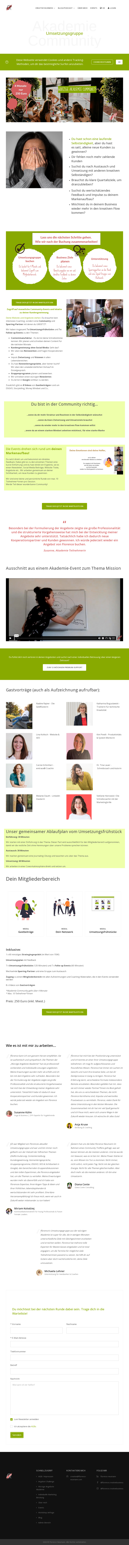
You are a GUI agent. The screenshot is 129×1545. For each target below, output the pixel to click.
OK (119, 62)
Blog (40, 1517)
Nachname (71, 1324)
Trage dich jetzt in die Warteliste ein (34, 302)
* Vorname (15, 1324)
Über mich (82, 8)
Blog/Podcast (65, 8)
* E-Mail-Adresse (18, 1338)
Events (93, 8)
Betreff (13, 1365)
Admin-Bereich (44, 1522)
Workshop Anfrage (46, 1512)
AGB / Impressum (45, 1476)
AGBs (33, 1426)
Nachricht (15, 1378)
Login (113, 8)
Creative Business (44, 8)
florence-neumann (108, 1476)
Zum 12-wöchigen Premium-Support (64, 667)
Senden (16, 1435)
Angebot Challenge (46, 1481)
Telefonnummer (18, 1351)
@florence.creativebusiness (112, 1482)
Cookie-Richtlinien (102, 62)
